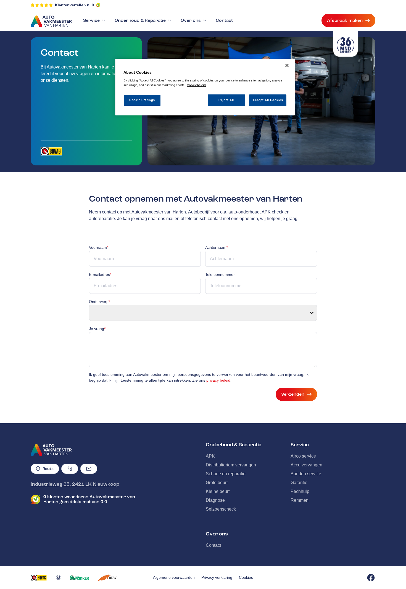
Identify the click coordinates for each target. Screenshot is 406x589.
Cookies (246, 577)
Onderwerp (99, 301)
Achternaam (216, 247)
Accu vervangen (306, 465)
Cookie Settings (142, 100)
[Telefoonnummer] (69, 469)
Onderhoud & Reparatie (140, 20)
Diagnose (215, 500)
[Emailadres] (88, 469)
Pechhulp (300, 491)
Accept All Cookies (267, 100)
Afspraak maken (345, 20)
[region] (205, 87)
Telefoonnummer (220, 274)
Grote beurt (217, 482)
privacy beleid (218, 380)
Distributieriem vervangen (231, 465)
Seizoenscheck (221, 509)
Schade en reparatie (226, 473)
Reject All (226, 100)
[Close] (287, 65)
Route (48, 468)
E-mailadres (100, 274)
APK (210, 456)
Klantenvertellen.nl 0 (74, 5)
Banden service (306, 473)
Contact (224, 20)
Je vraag (97, 328)
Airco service (303, 456)
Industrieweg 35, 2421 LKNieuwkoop (75, 484)
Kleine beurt (218, 491)
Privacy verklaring (216, 577)
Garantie (299, 482)
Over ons (191, 20)
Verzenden (292, 394)
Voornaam (98, 247)
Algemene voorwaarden (174, 577)
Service (91, 20)
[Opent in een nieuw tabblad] (51, 151)
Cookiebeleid (196, 85)
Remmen (300, 500)
